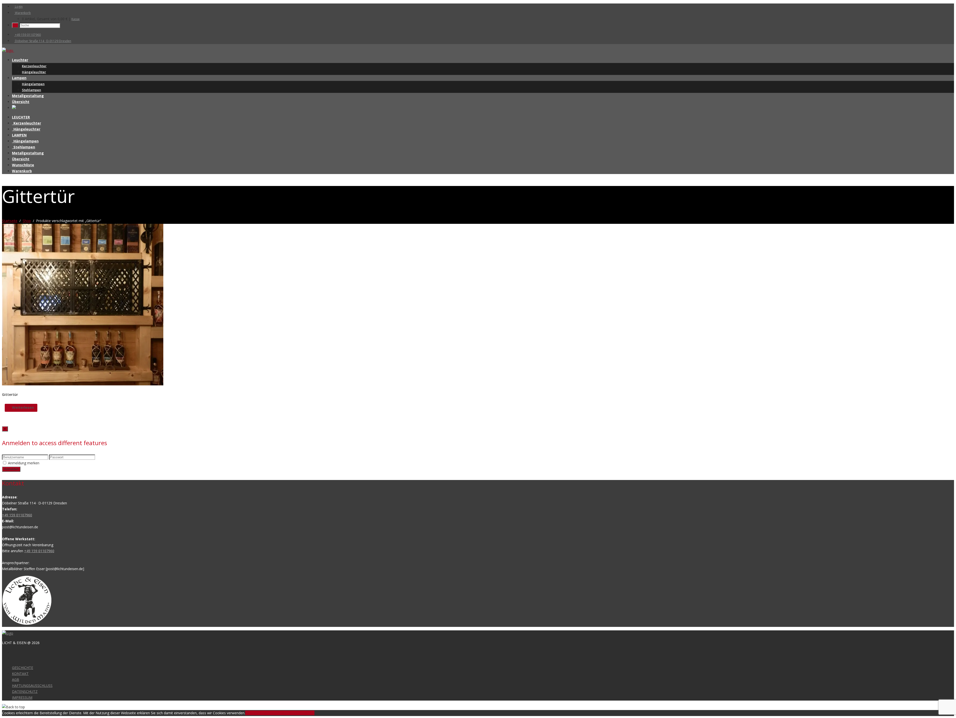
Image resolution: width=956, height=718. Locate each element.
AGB (15, 679)
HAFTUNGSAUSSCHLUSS (32, 685)
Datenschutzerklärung (296, 713)
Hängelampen (33, 84)
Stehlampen (31, 90)
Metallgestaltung (28, 95)
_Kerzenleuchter (26, 123)
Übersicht (20, 101)
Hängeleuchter (34, 72)
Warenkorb (22, 13)
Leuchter (20, 60)
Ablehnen (271, 713)
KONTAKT (20, 673)
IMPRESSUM (22, 697)
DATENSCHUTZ (25, 691)
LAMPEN (19, 135)
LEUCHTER (21, 117)
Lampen (19, 77)
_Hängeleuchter (26, 129)
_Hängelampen (25, 141)
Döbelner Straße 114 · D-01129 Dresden (42, 41)
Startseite (9, 220)
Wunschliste (23, 165)
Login (18, 6)
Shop (27, 220)
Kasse (75, 19)
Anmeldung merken (23, 463)
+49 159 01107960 (27, 35)
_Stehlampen (23, 147)
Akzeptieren (254, 713)
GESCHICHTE (22, 667)
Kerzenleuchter (34, 66)
